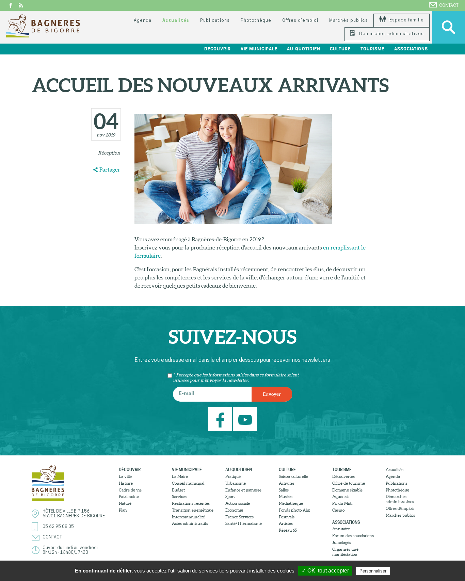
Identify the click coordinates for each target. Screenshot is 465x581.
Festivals (286, 517)
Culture (287, 469)
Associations (346, 522)
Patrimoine (129, 496)
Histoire (126, 483)
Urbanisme (235, 483)
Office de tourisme (348, 483)
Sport (230, 496)
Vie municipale (187, 469)
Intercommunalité (188, 517)
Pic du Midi (342, 503)
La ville (125, 476)
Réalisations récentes (191, 503)
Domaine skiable (347, 490)
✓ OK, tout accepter (325, 571)
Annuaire (341, 529)
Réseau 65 (288, 530)
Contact (449, 5)
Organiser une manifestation (345, 551)
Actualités (175, 20)
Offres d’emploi (300, 20)
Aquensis (340, 496)
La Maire (180, 476)
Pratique (233, 476)
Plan (123, 510)
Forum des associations (353, 535)
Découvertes (343, 476)
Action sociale (237, 503)
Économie (234, 510)
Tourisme (342, 469)
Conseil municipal (188, 483)
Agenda (142, 20)
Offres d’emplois (400, 508)
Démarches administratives (391, 34)
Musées (285, 496)
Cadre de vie (130, 490)
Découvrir (130, 469)
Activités (286, 483)
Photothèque (256, 20)
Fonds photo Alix (294, 510)
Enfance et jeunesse (243, 490)
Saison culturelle (293, 476)
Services (179, 496)
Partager (109, 169)
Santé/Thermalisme (243, 523)
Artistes (286, 523)
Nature (125, 503)
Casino (338, 510)
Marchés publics (348, 20)
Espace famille (406, 20)
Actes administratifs (190, 523)
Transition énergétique (192, 510)
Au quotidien (238, 469)
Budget (178, 490)
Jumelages (341, 542)
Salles (284, 490)
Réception (109, 153)
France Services (239, 517)
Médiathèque (291, 503)
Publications (214, 20)
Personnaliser (372, 571)
